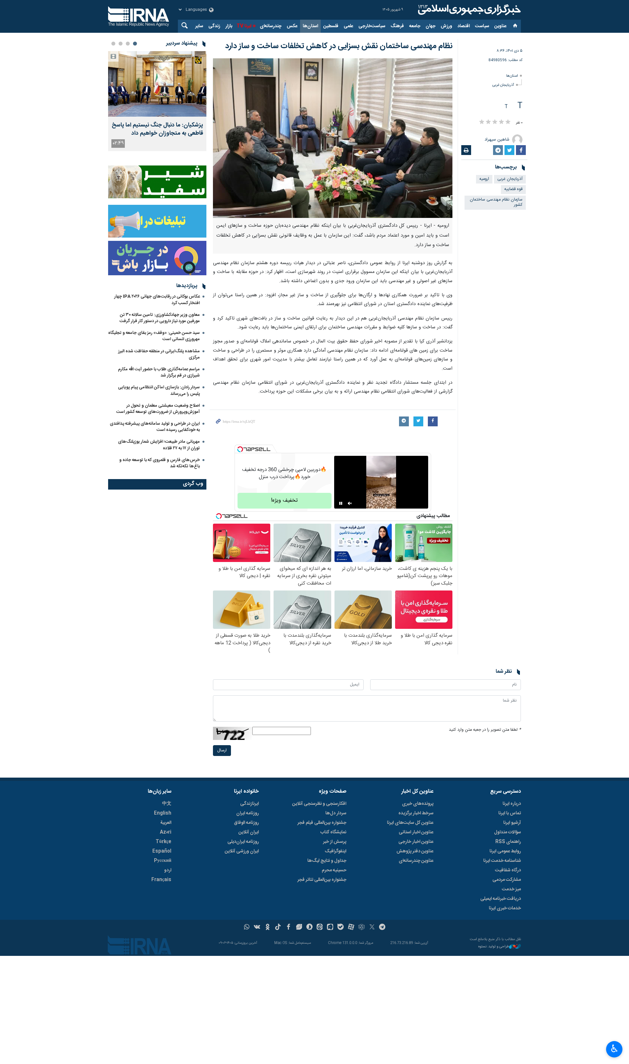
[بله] (340, 927)
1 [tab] (135, 44)
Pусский (162, 861)
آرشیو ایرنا (512, 823)
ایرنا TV (244, 26)
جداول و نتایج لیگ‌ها (326, 861)
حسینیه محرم (334, 870)
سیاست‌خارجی (371, 26)
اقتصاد (463, 26)
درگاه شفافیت (508, 870)
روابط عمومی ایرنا (505, 851)
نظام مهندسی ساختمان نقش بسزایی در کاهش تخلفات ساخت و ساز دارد (338, 46)
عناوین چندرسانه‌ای (416, 861)
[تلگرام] (382, 927)
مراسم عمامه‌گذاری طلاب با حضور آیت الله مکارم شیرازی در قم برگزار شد (159, 372)
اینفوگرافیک (335, 851)
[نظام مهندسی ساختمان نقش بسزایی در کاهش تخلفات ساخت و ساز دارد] (332, 138)
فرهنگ (397, 26)
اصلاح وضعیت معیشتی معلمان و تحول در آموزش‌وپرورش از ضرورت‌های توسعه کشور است (158, 409)
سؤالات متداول (507, 832)
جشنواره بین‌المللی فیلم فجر (321, 823)
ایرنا (468, 9)
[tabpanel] (157, 101)
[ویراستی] (299, 927)
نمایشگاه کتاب (333, 832)
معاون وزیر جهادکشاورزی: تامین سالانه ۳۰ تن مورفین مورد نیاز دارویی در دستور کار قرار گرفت (160, 318)
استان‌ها (310, 26)
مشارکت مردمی (506, 880)
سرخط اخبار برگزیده (415, 813)
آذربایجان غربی (503, 85)
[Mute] (350, 503)
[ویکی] (257, 927)
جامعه (414, 26)
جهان (430, 26)
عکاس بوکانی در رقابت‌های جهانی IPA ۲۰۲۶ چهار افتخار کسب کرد (157, 299)
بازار (228, 26)
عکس (292, 26)
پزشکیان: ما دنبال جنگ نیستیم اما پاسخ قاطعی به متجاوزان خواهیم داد (157, 129)
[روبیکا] (361, 927)
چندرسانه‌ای (270, 26)
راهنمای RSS (508, 842)
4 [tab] (113, 44)
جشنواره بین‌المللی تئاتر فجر (321, 880)
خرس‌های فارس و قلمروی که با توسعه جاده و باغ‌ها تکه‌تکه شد (159, 463)
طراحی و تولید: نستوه (493, 947)
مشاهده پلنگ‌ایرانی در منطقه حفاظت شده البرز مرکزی (159, 354)
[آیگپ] (330, 927)
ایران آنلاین (248, 832)
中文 (166, 804)
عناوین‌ (500, 26)
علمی (348, 26)
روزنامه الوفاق (246, 823)
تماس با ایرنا (509, 813)
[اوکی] (267, 927)
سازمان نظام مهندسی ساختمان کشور (496, 202)
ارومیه (484, 179)
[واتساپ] (246, 927)
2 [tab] (128, 44)
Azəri (165, 832)
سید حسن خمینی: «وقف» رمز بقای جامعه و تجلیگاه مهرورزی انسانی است (154, 336)
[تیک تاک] (278, 927)
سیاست (482, 26)
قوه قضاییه (513, 189)
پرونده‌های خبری (417, 804)
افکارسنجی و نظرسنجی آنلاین (319, 804)
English (162, 813)
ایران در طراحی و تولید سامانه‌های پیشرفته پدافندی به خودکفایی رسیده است (155, 427)
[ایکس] (372, 927)
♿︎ (614, 1048)
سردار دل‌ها (335, 813)
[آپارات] (351, 927)
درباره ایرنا (512, 804)
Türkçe (163, 842)
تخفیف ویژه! (284, 500)
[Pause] (341, 503)
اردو (167, 870)
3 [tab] (121, 44)
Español (161, 851)
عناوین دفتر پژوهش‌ (414, 851)
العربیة (165, 823)
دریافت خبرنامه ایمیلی (500, 899)
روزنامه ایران (247, 813)
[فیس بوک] (288, 927)
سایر (199, 26)
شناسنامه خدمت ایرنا (502, 861)
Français (161, 880)
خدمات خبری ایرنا (505, 908)
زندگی (214, 26)
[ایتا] (319, 927)
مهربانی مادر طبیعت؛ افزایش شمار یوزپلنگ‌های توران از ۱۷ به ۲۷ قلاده (159, 445)
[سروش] (309, 927)
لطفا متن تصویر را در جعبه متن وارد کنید (485, 730)
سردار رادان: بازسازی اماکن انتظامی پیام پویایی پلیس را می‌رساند (159, 390)
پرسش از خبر (334, 842)
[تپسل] (240, 449)
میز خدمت (511, 889)
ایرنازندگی (249, 804)
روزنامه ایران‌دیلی (243, 842)
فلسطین (330, 26)
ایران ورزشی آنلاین (242, 851)
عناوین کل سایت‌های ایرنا (410, 823)
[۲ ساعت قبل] (157, 84)
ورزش (446, 26)
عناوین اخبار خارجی (415, 842)
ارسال (222, 750)
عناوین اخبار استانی (416, 832)
